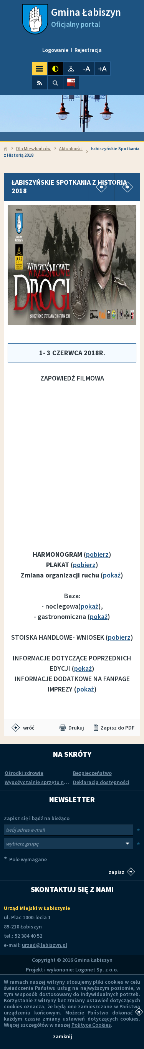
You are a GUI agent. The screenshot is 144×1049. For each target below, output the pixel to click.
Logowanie (55, 49)
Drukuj (76, 727)
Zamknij (62, 1036)
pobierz (97, 554)
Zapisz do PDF (117, 727)
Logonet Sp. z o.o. (96, 969)
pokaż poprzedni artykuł (101, 187)
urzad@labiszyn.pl (44, 944)
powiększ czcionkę (102, 68)
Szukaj (55, 82)
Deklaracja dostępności (101, 782)
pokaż (112, 575)
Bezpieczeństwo (92, 772)
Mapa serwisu (71, 68)
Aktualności (71, 148)
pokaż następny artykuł (127, 187)
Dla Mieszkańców (33, 148)
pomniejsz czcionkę (86, 68)
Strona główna (5, 149)
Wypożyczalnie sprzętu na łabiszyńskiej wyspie (61, 782)
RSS (39, 82)
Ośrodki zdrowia (24, 772)
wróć (28, 727)
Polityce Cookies (91, 1024)
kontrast (55, 68)
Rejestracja (88, 49)
